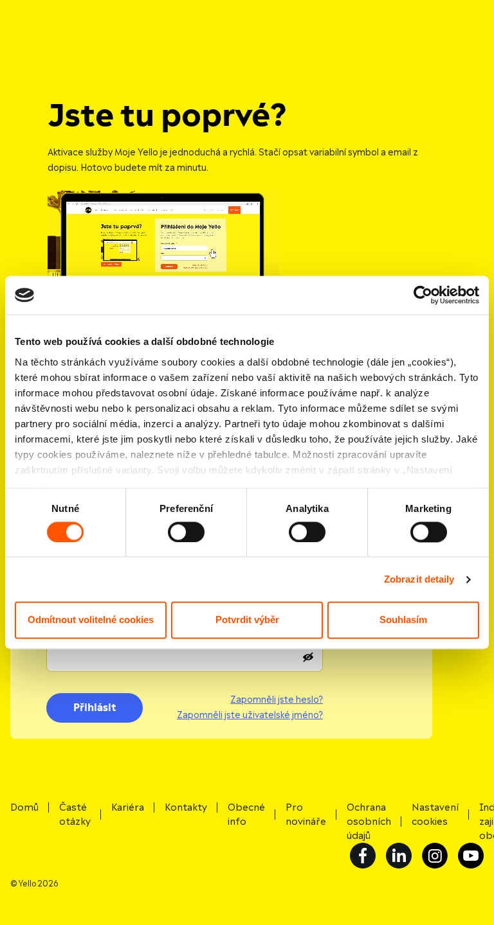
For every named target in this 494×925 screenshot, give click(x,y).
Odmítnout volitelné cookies (91, 620)
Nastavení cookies (435, 814)
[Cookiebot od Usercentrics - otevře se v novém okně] (423, 294)
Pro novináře (306, 814)
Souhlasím (403, 620)
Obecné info (246, 814)
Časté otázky (75, 814)
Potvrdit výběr (247, 620)
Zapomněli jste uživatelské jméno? (250, 715)
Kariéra (127, 807)
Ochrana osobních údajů (369, 821)
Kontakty (186, 807)
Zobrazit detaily (419, 579)
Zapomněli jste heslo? (276, 700)
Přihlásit (94, 708)
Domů (24, 807)
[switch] (186, 532)
